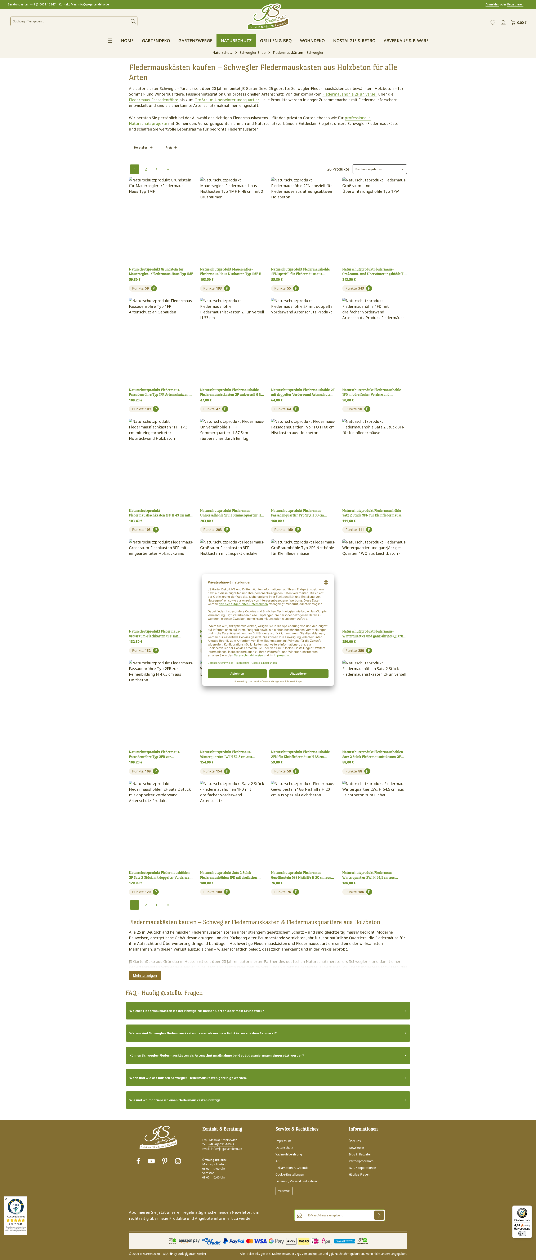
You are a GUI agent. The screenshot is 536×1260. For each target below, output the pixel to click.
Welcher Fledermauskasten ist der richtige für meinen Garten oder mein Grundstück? (196, 1011)
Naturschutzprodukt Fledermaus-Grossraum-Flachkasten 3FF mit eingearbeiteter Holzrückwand (154, 634)
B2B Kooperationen (362, 1168)
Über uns (355, 1141)
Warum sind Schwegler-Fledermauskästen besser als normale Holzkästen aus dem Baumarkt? (203, 1033)
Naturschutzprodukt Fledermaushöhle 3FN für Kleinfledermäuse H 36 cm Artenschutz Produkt (300, 754)
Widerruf (284, 1191)
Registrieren (515, 4)
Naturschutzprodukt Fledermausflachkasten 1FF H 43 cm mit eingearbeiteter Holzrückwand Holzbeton (160, 513)
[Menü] (529, 1208)
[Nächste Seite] (156, 169)
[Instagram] (178, 1162)
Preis (169, 147)
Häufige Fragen (359, 1174)
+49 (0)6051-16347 (221, 1144)
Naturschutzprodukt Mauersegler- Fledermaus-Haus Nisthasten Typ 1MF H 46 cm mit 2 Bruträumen (230, 272)
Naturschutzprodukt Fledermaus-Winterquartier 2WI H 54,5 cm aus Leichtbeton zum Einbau (368, 875)
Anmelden (492, 4)
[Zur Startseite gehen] (268, 17)
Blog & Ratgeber (360, 1154)
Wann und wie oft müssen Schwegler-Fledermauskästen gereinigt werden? (188, 1078)
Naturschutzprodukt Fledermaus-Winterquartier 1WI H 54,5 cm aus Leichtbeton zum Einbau (226, 754)
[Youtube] (151, 1162)
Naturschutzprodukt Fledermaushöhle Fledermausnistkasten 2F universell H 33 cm (231, 392)
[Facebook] (138, 1162)
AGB (279, 1161)
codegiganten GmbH (192, 1254)
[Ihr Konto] (503, 22)
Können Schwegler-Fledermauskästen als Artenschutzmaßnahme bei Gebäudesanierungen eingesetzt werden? (216, 1055)
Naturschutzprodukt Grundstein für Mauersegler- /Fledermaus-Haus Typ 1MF (161, 271)
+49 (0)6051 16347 (42, 4)
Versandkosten (312, 1254)
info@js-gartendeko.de (226, 1149)
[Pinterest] (164, 1162)
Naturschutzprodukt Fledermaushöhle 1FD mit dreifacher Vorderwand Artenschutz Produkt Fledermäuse (371, 392)
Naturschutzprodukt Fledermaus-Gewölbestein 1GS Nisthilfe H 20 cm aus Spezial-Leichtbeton (301, 875)
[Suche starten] (133, 21)
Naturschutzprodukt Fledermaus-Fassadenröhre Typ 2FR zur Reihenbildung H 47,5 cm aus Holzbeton (159, 754)
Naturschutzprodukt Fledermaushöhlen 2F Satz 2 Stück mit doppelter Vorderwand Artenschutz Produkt (161, 875)
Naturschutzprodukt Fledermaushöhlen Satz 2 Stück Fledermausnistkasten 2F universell (372, 754)
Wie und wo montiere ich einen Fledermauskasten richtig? (174, 1100)
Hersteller (140, 147)
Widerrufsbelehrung (289, 1154)
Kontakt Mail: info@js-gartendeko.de (84, 4)
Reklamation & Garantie (292, 1168)
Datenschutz (284, 1148)
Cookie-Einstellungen (290, 1174)
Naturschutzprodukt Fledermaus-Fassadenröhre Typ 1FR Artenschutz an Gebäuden (158, 392)
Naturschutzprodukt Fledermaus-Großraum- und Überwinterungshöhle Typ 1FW (374, 272)
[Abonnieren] (379, 1215)
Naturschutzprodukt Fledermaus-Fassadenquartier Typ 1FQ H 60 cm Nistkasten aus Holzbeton (297, 513)
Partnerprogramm (361, 1161)
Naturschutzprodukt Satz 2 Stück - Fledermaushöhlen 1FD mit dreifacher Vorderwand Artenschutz (228, 875)
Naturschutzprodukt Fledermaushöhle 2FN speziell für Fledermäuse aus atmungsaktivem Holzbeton (300, 272)
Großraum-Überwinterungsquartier (227, 99)
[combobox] (70, 21)
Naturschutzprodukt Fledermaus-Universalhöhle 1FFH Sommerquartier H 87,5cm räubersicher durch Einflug (230, 513)
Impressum (283, 1141)
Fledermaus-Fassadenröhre (153, 99)
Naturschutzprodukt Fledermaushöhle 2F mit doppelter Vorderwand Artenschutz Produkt (303, 392)
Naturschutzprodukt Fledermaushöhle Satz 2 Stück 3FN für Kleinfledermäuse (372, 513)
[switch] (522, 1233)
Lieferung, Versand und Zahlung (297, 1181)
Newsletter (356, 1148)
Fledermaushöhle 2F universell (349, 94)
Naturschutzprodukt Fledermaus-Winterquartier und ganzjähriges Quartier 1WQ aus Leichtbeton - (374, 634)
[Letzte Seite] (168, 169)
